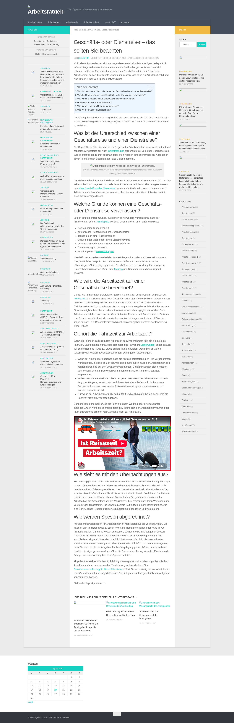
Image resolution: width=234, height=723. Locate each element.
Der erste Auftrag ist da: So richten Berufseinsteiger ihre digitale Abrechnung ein (52, 244)
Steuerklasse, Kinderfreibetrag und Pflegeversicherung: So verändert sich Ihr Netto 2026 (192, 145)
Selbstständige (116, 151)
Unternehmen (110, 30)
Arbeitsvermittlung (190, 294)
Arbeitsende (72, 22)
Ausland (185, 300)
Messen (118, 269)
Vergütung (184, 139)
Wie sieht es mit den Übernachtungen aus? (98, 106)
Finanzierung (46, 120)
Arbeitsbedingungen (87, 30)
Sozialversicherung (190, 388)
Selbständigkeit (188, 381)
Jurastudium (45, 109)
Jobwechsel (187, 350)
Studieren (45, 68)
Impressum (124, 22)
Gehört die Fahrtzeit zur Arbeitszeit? (94, 102)
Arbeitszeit (79, 298)
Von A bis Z (110, 22)
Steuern (185, 394)
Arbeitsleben (54, 22)
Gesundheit (187, 331)
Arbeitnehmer (46, 373)
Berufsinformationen (190, 307)
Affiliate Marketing (48, 258)
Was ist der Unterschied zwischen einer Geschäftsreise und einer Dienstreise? (114, 91)
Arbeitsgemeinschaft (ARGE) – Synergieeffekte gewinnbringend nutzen (52, 317)
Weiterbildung (188, 431)
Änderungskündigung (49, 272)
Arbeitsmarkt (187, 275)
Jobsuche (56, 92)
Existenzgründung (49, 155)
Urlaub (185, 419)
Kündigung (45, 269)
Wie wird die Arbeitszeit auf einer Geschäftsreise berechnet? (106, 98)
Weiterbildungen (105, 251)
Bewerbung (45, 92)
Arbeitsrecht (46, 358)
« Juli (30, 702)
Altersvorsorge (188, 207)
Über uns (44, 255)
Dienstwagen (147, 344)
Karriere (185, 356)
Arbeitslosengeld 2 (190, 263)
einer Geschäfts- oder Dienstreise (97, 188)
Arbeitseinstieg (34, 22)
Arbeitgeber (187, 213)
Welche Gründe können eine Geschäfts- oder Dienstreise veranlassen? (111, 95)
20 (55, 690)
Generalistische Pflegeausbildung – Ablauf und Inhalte (51, 194)
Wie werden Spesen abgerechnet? (94, 110)
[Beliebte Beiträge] (46, 63)
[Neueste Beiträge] (34, 63)
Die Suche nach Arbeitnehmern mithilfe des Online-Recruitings (52, 226)
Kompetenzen (46, 238)
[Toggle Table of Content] (149, 87)
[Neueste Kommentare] (59, 63)
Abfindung (44, 300)
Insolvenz (186, 338)
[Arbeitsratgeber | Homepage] (46, 9)
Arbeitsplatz (103, 221)
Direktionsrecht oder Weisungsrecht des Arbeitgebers (149, 615)
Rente (184, 375)
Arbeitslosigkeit (91, 22)
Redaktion (83, 58)
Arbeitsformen (188, 244)
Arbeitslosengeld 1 (49, 329)
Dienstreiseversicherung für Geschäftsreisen (98, 569)
